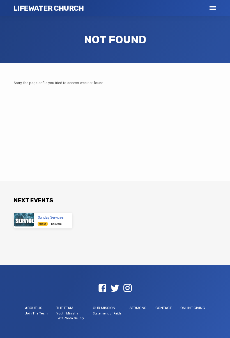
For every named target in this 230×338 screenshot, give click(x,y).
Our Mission (104, 308)
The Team (64, 308)
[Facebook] (102, 288)
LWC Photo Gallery (70, 318)
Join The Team (36, 313)
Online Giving (192, 308)
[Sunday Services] (24, 219)
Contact (163, 308)
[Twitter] (115, 288)
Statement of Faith (107, 313)
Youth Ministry (67, 313)
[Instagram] (128, 288)
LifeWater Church (48, 8)
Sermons (138, 308)
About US (33, 308)
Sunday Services (51, 217)
